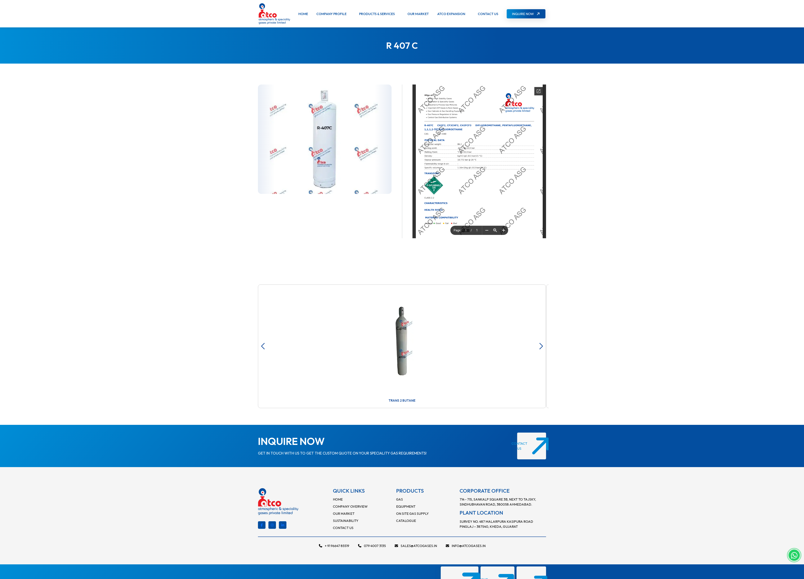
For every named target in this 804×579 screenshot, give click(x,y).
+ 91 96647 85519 (337, 546)
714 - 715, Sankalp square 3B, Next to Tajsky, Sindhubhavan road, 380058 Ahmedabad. (498, 501)
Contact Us (488, 14)
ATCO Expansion (451, 14)
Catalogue (406, 521)
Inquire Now (523, 14)
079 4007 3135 (375, 546)
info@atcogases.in (469, 546)
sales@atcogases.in (419, 546)
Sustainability (345, 521)
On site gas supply (412, 513)
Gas (399, 499)
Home (303, 14)
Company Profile (331, 14)
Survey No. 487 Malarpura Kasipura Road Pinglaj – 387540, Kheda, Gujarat (496, 524)
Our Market (418, 14)
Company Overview (350, 506)
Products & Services (377, 14)
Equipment (405, 506)
